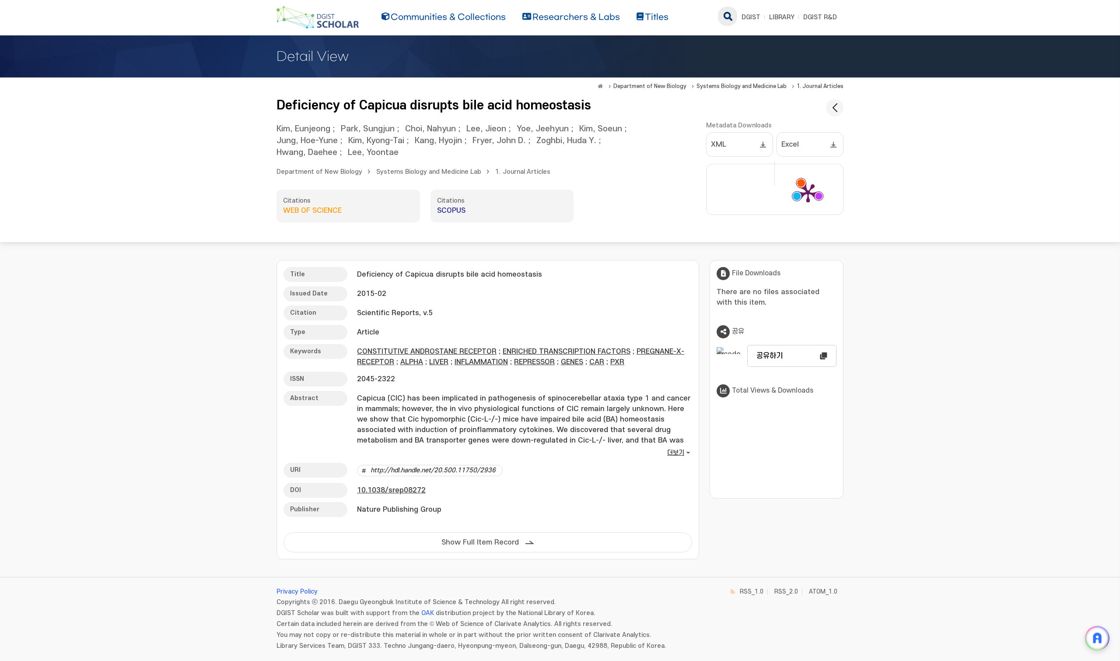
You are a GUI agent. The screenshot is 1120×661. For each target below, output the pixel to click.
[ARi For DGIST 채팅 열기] (1097, 638)
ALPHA (411, 362)
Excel (790, 144)
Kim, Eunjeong (303, 129)
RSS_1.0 (751, 591)
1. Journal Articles (820, 86)
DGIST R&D (820, 17)
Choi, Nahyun (430, 129)
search (727, 16)
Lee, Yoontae (373, 152)
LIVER (438, 362)
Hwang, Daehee (306, 152)
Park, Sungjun (368, 129)
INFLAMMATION (481, 362)
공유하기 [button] (769, 356)
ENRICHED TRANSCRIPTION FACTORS (566, 351)
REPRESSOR (534, 362)
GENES (572, 362)
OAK (427, 613)
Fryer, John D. (499, 140)
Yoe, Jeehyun (543, 129)
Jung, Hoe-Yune (307, 140)
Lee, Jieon (486, 129)
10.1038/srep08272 (391, 490)
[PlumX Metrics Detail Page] (808, 192)
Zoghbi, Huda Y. (566, 140)
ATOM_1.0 (823, 591)
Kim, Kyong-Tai (376, 140)
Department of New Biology (649, 86)
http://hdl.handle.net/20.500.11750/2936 (433, 470)
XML (718, 144)
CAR (596, 362)
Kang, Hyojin (438, 140)
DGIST (751, 17)
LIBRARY (781, 17)
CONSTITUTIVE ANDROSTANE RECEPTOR (427, 351)
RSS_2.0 (786, 591)
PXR (617, 362)
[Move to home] (600, 86)
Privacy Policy (297, 591)
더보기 (675, 453)
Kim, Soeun (600, 129)
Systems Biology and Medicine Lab (741, 86)
